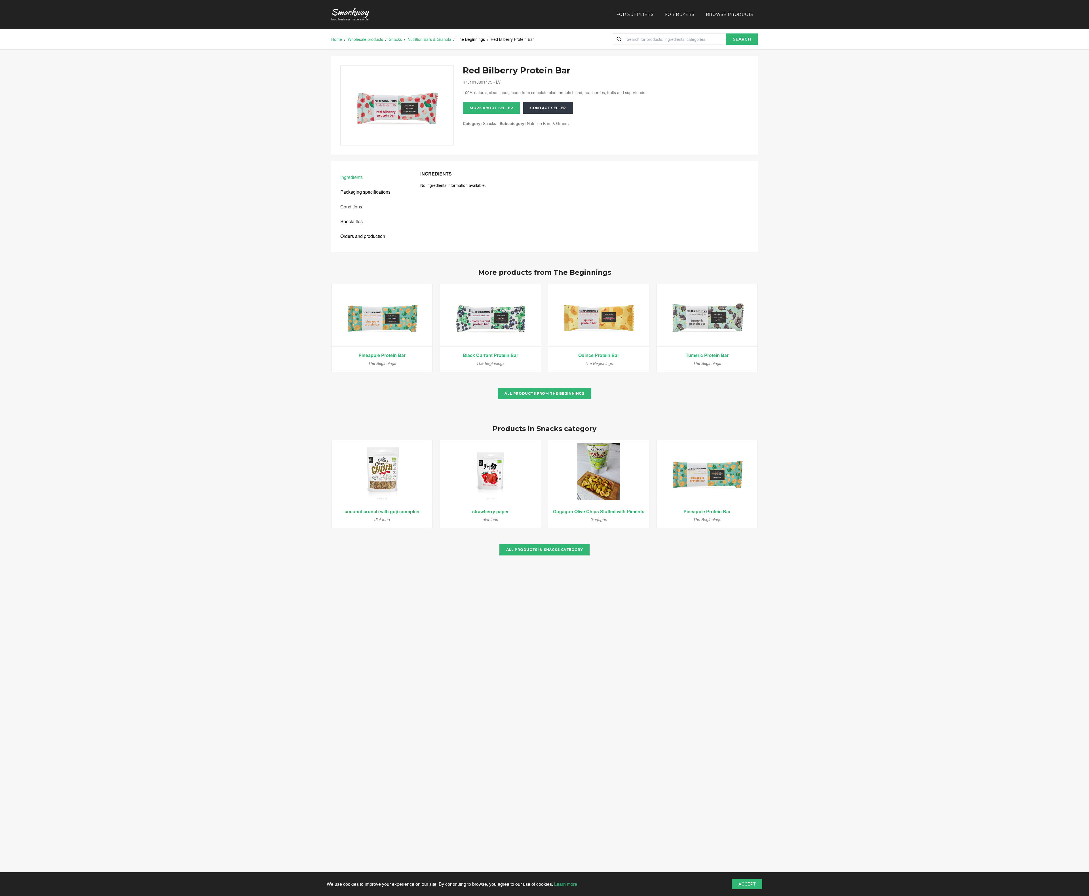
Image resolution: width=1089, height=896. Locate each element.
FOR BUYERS (680, 14)
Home (336, 39)
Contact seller (548, 108)
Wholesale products (365, 39)
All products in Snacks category (544, 550)
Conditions (351, 206)
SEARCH (742, 39)
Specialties (351, 221)
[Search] (619, 39)
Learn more (565, 884)
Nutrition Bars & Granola (429, 39)
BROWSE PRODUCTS (730, 14)
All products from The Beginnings (544, 393)
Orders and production (362, 236)
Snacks (395, 39)
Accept (746, 884)
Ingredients (351, 177)
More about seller (491, 108)
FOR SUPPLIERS (634, 14)
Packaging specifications (365, 192)
